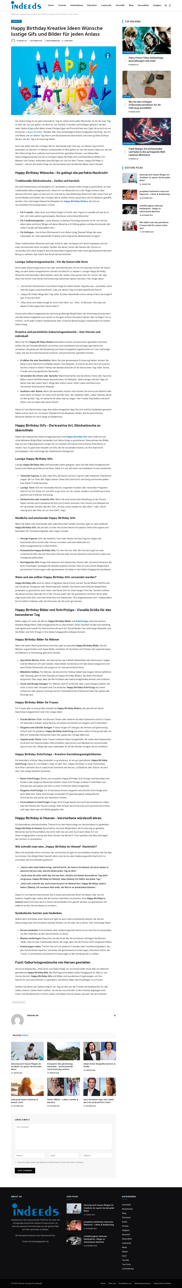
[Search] (165, 5)
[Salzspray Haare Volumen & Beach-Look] (27, 1087)
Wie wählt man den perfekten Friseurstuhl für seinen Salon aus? (154, 225)
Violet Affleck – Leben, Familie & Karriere (62, 1100)
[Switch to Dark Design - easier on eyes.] (169, 5)
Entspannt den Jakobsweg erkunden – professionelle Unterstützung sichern (60, 1066)
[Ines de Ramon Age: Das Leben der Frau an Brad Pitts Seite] (99, 1087)
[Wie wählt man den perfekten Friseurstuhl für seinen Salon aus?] (129, 226)
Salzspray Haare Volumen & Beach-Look (24, 1100)
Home (51, 5)
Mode (124, 1247)
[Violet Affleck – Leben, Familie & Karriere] (63, 1087)
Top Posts (126, 1264)
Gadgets (157, 5)
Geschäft (120, 5)
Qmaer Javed (135, 112)
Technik (62, 5)
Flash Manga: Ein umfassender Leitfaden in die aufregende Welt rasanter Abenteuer (147, 151)
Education (92, 5)
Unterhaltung (76, 5)
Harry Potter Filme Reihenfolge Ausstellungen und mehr (146, 59)
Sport (124, 1256)
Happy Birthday (34, 132)
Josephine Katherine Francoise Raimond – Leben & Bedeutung (154, 192)
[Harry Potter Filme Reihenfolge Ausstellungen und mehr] (146, 40)
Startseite (14, 14)
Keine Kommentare (53, 41)
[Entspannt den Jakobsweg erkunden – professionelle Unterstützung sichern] (63, 1051)
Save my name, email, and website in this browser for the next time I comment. (51, 1162)
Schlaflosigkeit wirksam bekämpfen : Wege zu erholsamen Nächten (151, 208)
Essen (124, 1222)
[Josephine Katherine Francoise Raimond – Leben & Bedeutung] (129, 195)
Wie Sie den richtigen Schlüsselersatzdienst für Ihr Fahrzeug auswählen (145, 104)
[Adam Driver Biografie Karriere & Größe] (99, 1051)
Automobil (126, 1205)
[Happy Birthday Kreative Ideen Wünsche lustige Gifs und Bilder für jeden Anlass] (63, 80)
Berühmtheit (127, 1209)
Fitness (125, 1226)
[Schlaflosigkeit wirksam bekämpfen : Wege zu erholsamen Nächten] (129, 209)
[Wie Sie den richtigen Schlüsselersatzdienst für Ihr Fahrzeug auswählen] (146, 84)
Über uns (112, 1283)
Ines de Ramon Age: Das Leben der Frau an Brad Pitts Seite (98, 1100)
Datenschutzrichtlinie (162, 1283)
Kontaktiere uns (125, 1283)
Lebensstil (106, 5)
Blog (131, 5)
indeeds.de (23, 41)
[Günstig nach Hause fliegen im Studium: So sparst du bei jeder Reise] (27, 1051)
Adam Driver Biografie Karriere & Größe (99, 1065)
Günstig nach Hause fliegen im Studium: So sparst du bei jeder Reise (26, 1066)
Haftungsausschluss (143, 1283)
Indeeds (39, 1283)
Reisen (125, 1252)
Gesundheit (143, 5)
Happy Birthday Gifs (76, 437)
